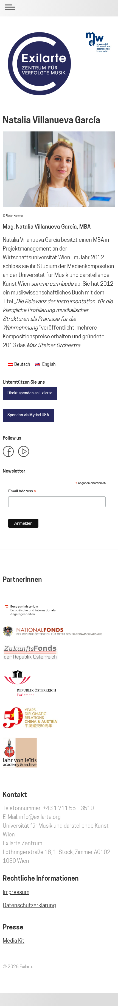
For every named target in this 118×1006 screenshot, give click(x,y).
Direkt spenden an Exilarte (29, 393)
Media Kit (13, 941)
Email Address (22, 491)
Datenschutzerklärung (29, 906)
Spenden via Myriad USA (28, 415)
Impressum (16, 892)
